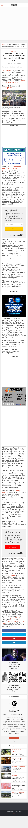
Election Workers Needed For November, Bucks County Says (18, 787)
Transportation (21, 766)
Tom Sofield (21, 755)
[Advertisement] (14, 26)
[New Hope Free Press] (14, 4)
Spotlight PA (18, 63)
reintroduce (11, 575)
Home (3, 44)
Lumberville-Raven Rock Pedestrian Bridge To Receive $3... (18, 795)
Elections (13, 784)
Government (14, 51)
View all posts (14, 738)
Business (13, 758)
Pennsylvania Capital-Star (19, 764)
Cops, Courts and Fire (16, 749)
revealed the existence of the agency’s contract (11, 168)
